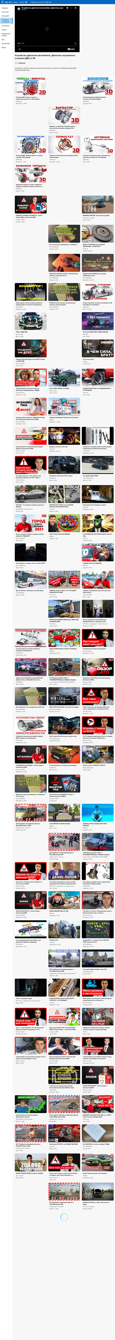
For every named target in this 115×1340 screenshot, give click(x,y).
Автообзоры (5, 26)
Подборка (5, 8)
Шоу (3, 39)
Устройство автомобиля (5, 21)
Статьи (21, 2)
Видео (15, 2)
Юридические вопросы (6, 35)
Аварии (4, 30)
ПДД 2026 (8, 2)
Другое (4, 47)
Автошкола (5, 12)
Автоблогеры (6, 43)
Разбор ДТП (5, 16)
